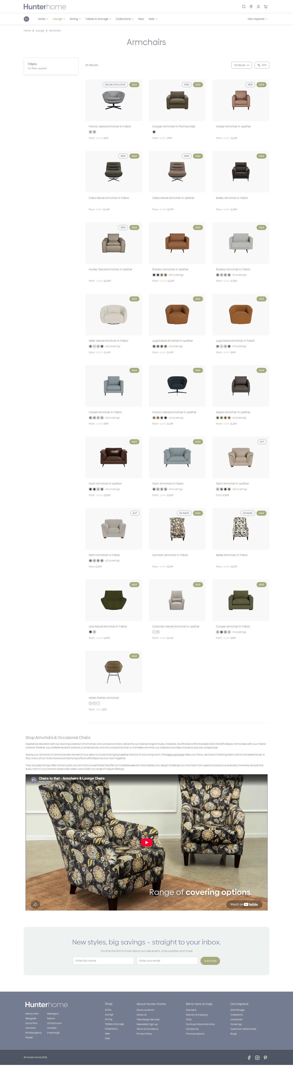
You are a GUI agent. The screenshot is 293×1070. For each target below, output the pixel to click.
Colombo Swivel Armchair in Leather (176, 626)
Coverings (236, 1024)
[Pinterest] (265, 1058)
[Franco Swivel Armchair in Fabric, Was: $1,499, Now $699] (114, 100)
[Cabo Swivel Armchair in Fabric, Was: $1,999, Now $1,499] (114, 171)
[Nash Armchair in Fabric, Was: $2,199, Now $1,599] (177, 457)
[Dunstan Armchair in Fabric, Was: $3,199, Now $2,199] (177, 528)
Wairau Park (32, 1013)
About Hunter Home (151, 1004)
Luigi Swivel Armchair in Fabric (235, 340)
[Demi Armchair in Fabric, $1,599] (114, 528)
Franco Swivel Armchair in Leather (174, 412)
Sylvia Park (31, 1023)
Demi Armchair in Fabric (104, 555)
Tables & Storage (114, 1024)
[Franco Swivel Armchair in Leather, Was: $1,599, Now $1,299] (177, 386)
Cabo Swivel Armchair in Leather (173, 198)
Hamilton (30, 1028)
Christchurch (54, 1023)
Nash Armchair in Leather (105, 483)
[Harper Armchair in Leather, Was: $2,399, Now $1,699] (241, 100)
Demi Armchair (175, 754)
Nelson (51, 1018)
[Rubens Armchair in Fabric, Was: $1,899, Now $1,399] (241, 243)
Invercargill (53, 1032)
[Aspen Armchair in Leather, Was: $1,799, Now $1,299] (241, 386)
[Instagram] (257, 1058)
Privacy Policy (144, 1033)
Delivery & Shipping (197, 1014)
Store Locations (145, 1010)
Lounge (109, 1014)
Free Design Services (148, 1019)
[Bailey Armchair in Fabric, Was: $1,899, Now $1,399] (241, 171)
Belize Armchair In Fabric (232, 555)
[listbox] (268, 65)
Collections (111, 1028)
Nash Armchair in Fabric (168, 483)
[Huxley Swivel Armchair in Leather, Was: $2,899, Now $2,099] (114, 243)
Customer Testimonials (243, 1029)
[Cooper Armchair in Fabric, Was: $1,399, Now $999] (241, 600)
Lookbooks (236, 1019)
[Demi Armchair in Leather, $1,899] (241, 457)
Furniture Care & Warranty (200, 1024)
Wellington (53, 1013)
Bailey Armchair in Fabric (232, 198)
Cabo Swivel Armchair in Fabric (109, 198)
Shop (109, 1004)
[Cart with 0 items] (265, 7)
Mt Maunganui (33, 1032)
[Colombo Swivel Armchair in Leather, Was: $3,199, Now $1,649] (177, 600)
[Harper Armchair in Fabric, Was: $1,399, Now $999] (114, 386)
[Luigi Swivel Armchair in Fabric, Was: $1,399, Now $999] (241, 314)
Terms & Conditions (148, 1029)
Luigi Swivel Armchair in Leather (172, 340)
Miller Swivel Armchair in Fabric (108, 340)
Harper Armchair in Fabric (105, 412)
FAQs (189, 1019)
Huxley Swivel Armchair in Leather (110, 269)
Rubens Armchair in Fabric (233, 269)
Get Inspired (239, 1004)
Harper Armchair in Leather (233, 126)
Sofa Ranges (237, 1010)
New (141, 19)
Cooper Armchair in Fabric (233, 626)
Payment (191, 1010)
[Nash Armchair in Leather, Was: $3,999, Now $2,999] (114, 457)
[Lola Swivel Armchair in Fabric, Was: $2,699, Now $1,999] (114, 600)
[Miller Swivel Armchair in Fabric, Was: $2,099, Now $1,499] (114, 314)
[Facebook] (249, 1058)
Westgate (30, 1018)
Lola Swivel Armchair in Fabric (108, 626)
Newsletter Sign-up (147, 1024)
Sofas (108, 1009)
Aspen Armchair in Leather (233, 412)
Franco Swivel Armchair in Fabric (110, 126)
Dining (108, 1019)
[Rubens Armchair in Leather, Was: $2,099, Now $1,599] (177, 243)
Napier (29, 1037)
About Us (142, 1014)
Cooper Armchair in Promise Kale (173, 126)
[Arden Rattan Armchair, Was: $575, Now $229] (114, 671)
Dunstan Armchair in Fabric (170, 555)
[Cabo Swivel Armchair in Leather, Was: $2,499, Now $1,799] (177, 171)
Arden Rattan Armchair (104, 697)
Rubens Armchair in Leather (170, 269)
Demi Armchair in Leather (232, 483)
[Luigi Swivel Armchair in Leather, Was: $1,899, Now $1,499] (177, 314)
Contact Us (192, 1029)
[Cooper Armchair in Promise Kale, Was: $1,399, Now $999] (177, 100)
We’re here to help (199, 1004)
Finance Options (195, 1033)
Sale (107, 1038)
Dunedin (52, 1028)
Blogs (233, 1033)
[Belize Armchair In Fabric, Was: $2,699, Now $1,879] (241, 528)
